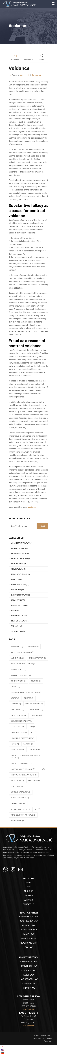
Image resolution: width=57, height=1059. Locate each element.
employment (17, 710)
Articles (28, 900)
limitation (34, 750)
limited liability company (23, 769)
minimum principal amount (24, 775)
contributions (18, 681)
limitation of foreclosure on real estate (26, 756)
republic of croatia (20, 792)
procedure (34, 781)
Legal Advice (17, 600)
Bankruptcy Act (37, 658)
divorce (29, 698)
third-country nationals (23, 815)
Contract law (36, 75)
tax (37, 809)
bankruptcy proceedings (23, 664)
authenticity (17, 658)
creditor (36, 681)
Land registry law (19, 595)
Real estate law (18, 621)
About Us (28, 891)
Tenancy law (17, 631)
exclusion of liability (21, 721)
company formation (21, 675)
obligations (17, 781)
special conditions (20, 809)
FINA (32, 727)
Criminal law (17, 569)
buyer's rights (18, 669)
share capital (18, 803)
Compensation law (28, 917)
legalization (18, 750)
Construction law (19, 559)
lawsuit (28, 744)
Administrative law (20, 543)
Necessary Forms (19, 605)
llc (42, 769)
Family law (16, 579)
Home (28, 882)
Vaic (21, 75)
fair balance (18, 727)
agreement (17, 647)
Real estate (17, 786)
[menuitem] (10, 1046)
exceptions (37, 715)
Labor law (16, 590)
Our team (28, 895)
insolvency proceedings (22, 738)
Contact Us (28, 904)
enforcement (36, 710)
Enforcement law (19, 574)
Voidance (32, 507)
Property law (17, 616)
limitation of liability (21, 763)
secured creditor (20, 798)
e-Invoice (16, 704)
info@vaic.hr (28, 1009)
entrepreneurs (19, 715)
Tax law (14, 626)
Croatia (15, 687)
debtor (15, 698)
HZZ (34, 732)
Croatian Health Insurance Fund (26, 692)
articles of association (22, 652)
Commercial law (18, 553)
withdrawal (17, 821)
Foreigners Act (19, 732)
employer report (34, 704)
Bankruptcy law (18, 548)
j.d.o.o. (15, 744)
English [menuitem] (7, 1050)
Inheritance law (18, 585)
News (13, 610)
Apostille (33, 647)
